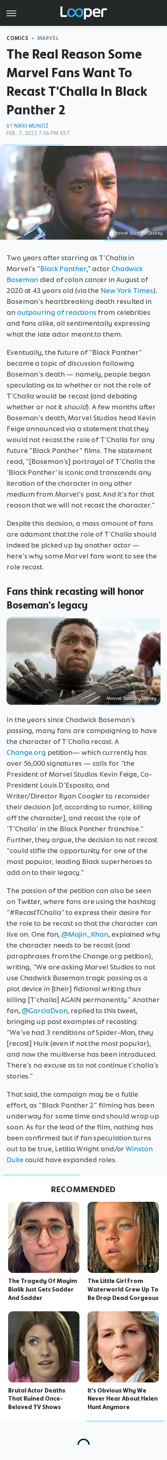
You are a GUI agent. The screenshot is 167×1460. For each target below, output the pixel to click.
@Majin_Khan (84, 934)
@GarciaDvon (44, 1010)
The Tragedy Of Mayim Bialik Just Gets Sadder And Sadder (42, 1289)
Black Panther (63, 269)
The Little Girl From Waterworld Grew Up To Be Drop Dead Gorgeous (123, 1289)
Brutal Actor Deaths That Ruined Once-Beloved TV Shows (36, 1399)
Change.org (26, 752)
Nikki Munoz (31, 125)
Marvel (48, 38)
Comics (17, 38)
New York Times (127, 290)
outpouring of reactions (56, 312)
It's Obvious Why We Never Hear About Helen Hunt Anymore (123, 1399)
